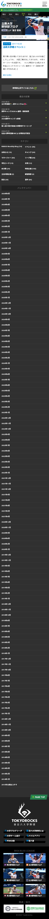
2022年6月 (6, 451)
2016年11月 (6, 724)
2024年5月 (6, 341)
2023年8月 (6, 374)
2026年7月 (6, 199)
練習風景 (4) (29, 174)
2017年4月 (6, 697)
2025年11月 (6, 243)
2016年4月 (6, 763)
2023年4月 (6, 396)
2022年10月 (6, 429)
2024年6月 (6, 336)
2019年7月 (6, 577)
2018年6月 (6, 631)
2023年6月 (6, 385)
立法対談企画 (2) (8, 174)
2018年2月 (6, 648)
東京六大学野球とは (35, 830)
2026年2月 (6, 226)
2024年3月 (6, 352)
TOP (5, 37)
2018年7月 (6, 626)
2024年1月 (6, 363)
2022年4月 (6, 462)
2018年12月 (6, 604)
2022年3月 (6, 467)
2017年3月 (6, 703)
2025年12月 (6, 237)
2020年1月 (6, 549)
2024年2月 (6, 358)
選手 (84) (28, 180)
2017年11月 (6, 664)
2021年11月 (6, 484)
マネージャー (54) (8, 158)
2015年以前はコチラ (9, 785)
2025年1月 (6, 298)
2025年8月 (6, 259)
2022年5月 (6, 456)
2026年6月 (6, 204)
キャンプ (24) (30, 152)
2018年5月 (6, 637)
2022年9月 (6, 434)
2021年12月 (6, 478)
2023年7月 (6, 380)
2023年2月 (6, 407)
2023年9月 (6, 369)
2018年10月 (6, 615)
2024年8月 (6, 325)
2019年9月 (6, 566)
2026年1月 (6, 232)
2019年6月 (6, 582)
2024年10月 (6, 314)
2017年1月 (6, 714)
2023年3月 (6, 402)
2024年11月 (6, 308)
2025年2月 (6, 292)
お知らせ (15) (7, 152)
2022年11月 (6, 423)
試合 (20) (5, 180)
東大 (17, 14)
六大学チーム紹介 (12, 835)
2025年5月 (6, 276)
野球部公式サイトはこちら (23, 88)
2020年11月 (6, 527)
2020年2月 (6, 544)
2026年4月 (6, 215)
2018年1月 (6, 653)
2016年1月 (6, 779)
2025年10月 (6, 248)
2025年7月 (6, 265)
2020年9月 (6, 533)
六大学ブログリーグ (13, 830)
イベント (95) (30, 147)
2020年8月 (6, 538)
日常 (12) (28, 163)
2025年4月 (6, 281)
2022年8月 (6, 440)
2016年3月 (6, 768)
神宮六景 (30, 840)
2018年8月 (6, 620)
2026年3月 (6, 221)
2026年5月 (6, 210)
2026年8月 (6, 194)
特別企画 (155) (30, 169)
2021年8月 (6, 500)
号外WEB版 (10, 840)
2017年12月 (6, 659)
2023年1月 (6, 412)
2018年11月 (6, 610)
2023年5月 (6, 391)
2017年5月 (6, 692)
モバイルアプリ (33, 835)
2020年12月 (6, 522)
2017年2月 (6, 708)
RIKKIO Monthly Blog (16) (12, 146)
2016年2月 (6, 774)
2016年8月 (6, 741)
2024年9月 (6, 319)
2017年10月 (6, 670)
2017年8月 (6, 675)
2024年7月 (6, 330)
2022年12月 (6, 418)
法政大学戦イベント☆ (14, 47)
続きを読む (7, 75)
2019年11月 (6, 560)
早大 (29, 14)
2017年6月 (6, 686)
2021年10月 (6, 489)
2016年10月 (6, 730)
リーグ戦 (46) (30, 158)
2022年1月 (6, 473)
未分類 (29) (6, 169)
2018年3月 (6, 642)
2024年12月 (6, 303)
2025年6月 (6, 270)
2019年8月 (6, 571)
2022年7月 (6, 445)
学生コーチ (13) (7, 163)
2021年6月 (6, 506)
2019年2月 (6, 593)
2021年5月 (6, 511)
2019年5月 (6, 588)
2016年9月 (6, 735)
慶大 (36, 14)
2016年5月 (6, 757)
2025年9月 (6, 254)
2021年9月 (6, 495)
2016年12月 (6, 719)
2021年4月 (6, 516)
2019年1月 (6, 599)
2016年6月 (6, 752)
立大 (23, 14)
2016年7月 (6, 746)
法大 (10, 14)
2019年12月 (6, 555)
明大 (4, 14)
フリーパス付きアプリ (10, 10)
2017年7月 (6, 681)
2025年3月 (6, 287)
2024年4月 (6, 347)
